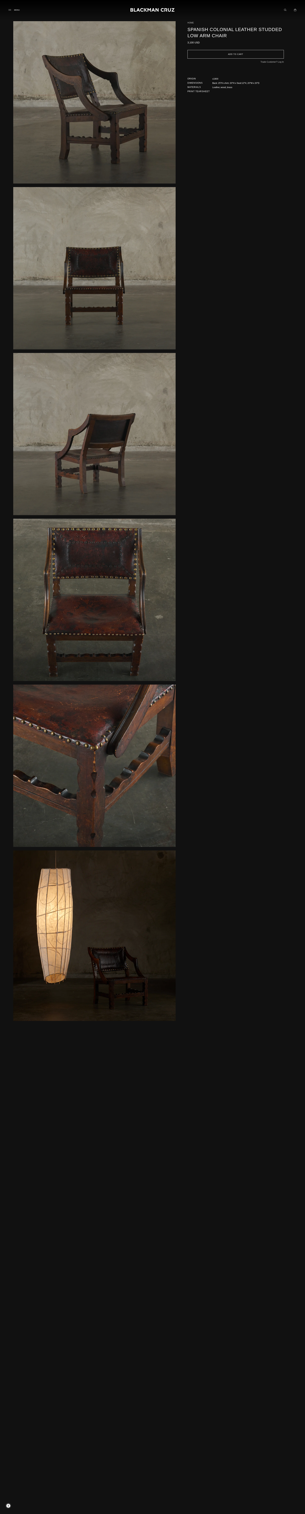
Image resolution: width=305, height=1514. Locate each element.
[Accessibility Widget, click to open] (8, 1506)
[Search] (285, 10)
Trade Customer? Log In (272, 62)
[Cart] (295, 10)
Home (190, 23)
